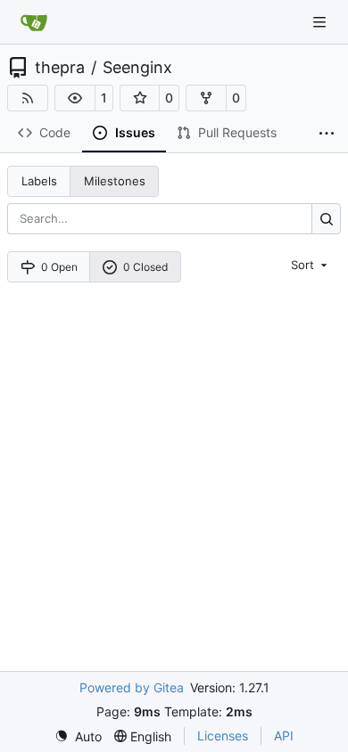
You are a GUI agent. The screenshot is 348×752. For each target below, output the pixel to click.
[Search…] (326, 218)
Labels (39, 181)
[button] (74, 98)
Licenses (222, 735)
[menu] (310, 265)
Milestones (114, 181)
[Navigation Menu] (321, 22)
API (284, 735)
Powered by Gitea (131, 687)
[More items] (326, 133)
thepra (60, 68)
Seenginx (137, 68)
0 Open (59, 267)
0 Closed (145, 267)
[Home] (34, 22)
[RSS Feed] (27, 98)
